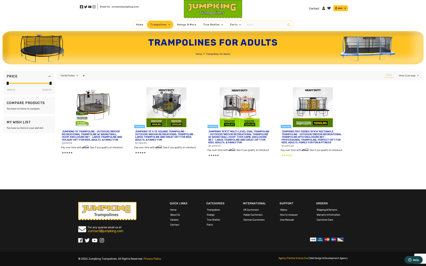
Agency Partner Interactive (293, 258)
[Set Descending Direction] (84, 76)
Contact (174, 224)
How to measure (289, 214)
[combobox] (268, 25)
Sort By (64, 75)
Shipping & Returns (327, 209)
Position (71, 75)
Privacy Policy (152, 258)
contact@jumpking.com (125, 6)
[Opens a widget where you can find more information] (413, 260)
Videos (283, 209)
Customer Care (325, 219)
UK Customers (251, 209)
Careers (174, 219)
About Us (175, 214)
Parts (210, 224)
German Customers (254, 219)
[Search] (289, 25)
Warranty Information (328, 214)
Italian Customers (253, 214)
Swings (210, 214)
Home (199, 54)
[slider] (8, 83)
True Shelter (213, 219)
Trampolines (213, 209)
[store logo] (213, 9)
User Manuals (287, 219)
